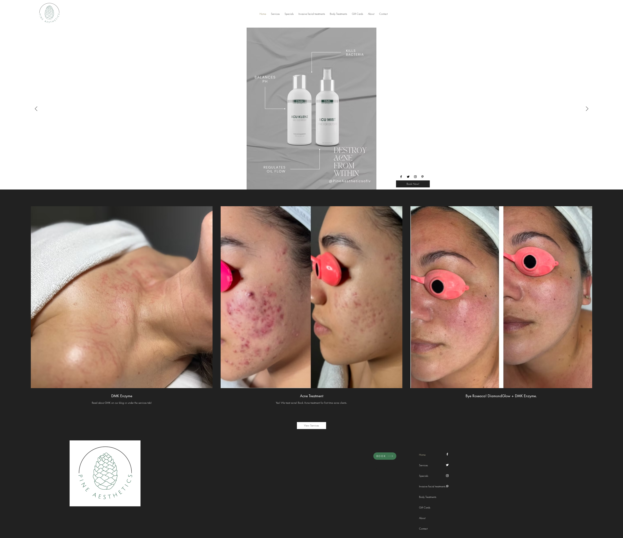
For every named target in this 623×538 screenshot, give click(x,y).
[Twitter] (408, 176)
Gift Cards (424, 507)
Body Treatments (426, 497)
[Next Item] (587, 108)
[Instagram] (415, 176)
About (422, 518)
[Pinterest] (422, 176)
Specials (423, 476)
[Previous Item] (36, 108)
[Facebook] (401, 176)
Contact (423, 528)
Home (422, 454)
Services (423, 465)
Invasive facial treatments (426, 486)
